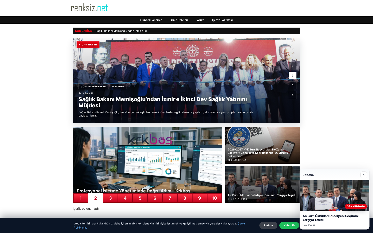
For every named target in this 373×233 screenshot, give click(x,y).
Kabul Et (289, 225)
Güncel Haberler (151, 20)
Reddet (268, 225)
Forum (200, 20)
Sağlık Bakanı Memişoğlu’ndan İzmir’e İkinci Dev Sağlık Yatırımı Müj (138, 30)
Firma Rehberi (179, 20)
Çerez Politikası (222, 20)
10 (214, 198)
